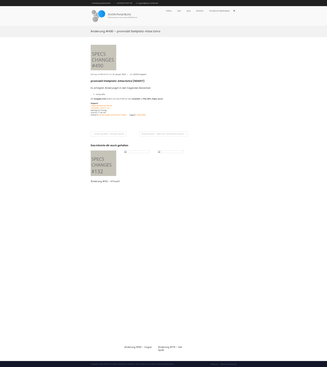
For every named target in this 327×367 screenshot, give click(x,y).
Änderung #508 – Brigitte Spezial (172, 183)
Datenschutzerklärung (228, 364)
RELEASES (199, 11)
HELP (179, 11)
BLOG (189, 11)
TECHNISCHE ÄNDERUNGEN (219, 11)
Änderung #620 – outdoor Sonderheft (135, 183)
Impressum (215, 364)
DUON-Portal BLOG (119, 14)
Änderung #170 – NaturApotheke (100, 183)
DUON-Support (139, 74)
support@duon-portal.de (101, 105)
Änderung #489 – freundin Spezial (109, 134)
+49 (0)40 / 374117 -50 (100, 108)
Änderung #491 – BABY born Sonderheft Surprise (163, 134)
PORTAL (169, 11)
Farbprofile (141, 115)
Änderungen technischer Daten (113, 115)
